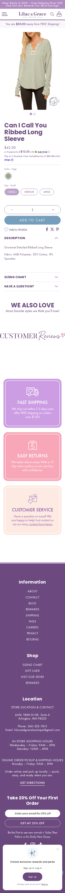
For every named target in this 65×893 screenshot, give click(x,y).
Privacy (32, 633)
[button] (5, 14)
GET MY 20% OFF (32, 823)
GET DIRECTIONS (32, 783)
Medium (29, 192)
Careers (32, 627)
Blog (32, 603)
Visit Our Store (32, 677)
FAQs (32, 621)
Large (46, 192)
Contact (32, 597)
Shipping (32, 615)
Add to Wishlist (18, 230)
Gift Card (32, 671)
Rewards (32, 609)
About (32, 591)
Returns (32, 639)
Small (11, 192)
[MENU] (5, 14)
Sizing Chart (32, 665)
